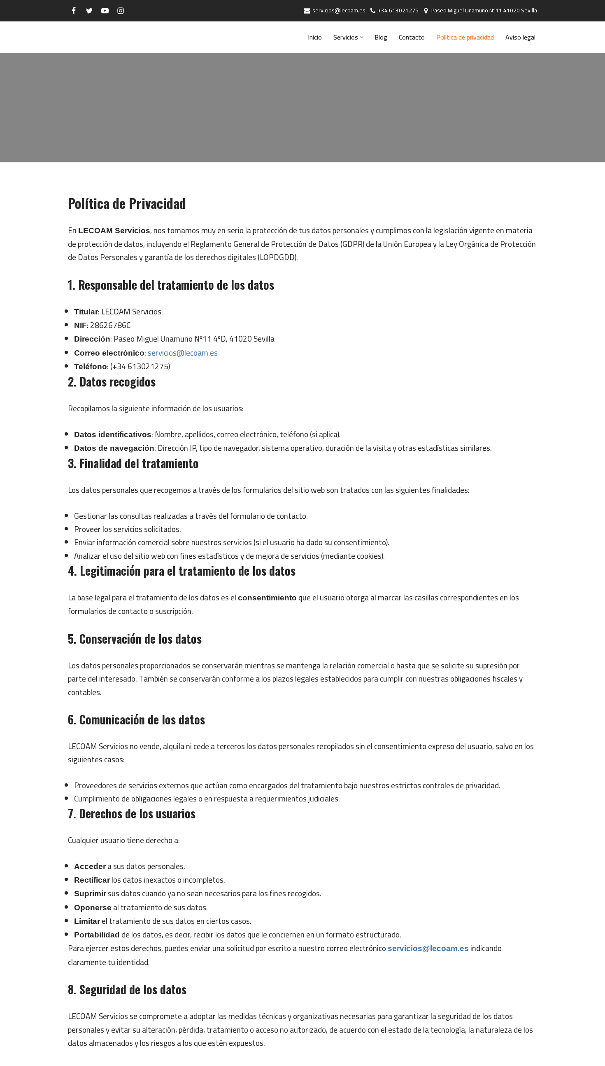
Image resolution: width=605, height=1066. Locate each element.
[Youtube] (105, 10)
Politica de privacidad (465, 37)
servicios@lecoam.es (338, 10)
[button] (361, 37)
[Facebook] (73, 10)
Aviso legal (520, 37)
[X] (89, 10)
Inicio (315, 37)
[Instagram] (120, 10)
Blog (381, 37)
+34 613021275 (398, 10)
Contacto (412, 37)
